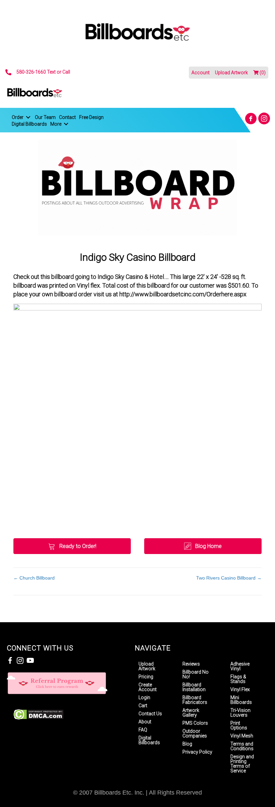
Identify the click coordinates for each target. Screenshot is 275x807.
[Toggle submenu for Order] (28, 117)
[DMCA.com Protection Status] (38, 714)
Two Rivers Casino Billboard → (229, 578)
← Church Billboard (34, 578)
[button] (250, 118)
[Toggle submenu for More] (66, 124)
